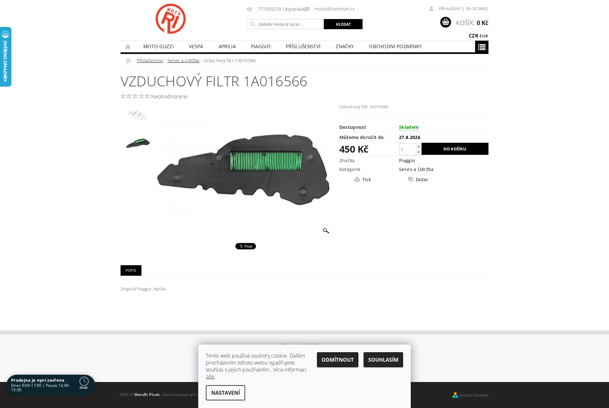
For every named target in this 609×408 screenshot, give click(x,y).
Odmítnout (338, 359)
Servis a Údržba (416, 169)
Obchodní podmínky (395, 46)
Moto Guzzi (158, 46)
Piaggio (261, 46)
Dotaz (422, 179)
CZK (473, 35)
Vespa (196, 46)
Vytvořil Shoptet (473, 395)
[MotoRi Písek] (170, 18)
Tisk (366, 179)
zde (210, 376)
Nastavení (225, 392)
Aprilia (227, 46)
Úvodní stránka (128, 46)
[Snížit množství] (419, 152)
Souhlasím (383, 359)
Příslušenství (303, 46)
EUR (484, 36)
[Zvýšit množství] (419, 146)
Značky (345, 46)
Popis (131, 270)
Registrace (477, 8)
